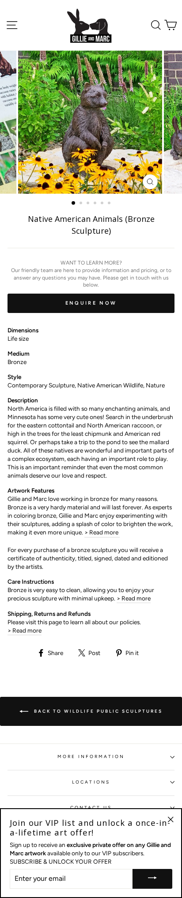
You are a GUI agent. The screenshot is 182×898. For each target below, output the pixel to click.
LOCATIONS (91, 782)
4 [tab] (96, 204)
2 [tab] (82, 204)
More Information (91, 756)
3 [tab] (89, 204)
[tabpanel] (91, 122)
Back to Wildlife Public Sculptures (97, 711)
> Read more (102, 532)
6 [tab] (110, 204)
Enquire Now (91, 303)
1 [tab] (74, 203)
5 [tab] (103, 204)
